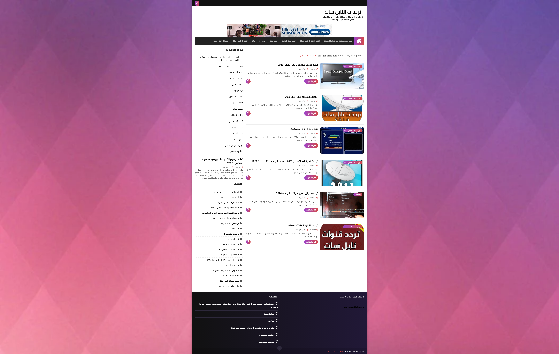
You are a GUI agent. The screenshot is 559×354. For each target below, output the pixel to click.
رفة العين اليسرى (235, 78)
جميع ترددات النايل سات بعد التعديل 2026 (298, 64)
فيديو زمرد (238, 90)
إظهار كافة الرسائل (308, 56)
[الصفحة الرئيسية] (359, 41)
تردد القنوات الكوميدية (229, 249)
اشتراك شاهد (237, 139)
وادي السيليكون (236, 72)
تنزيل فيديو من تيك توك (233, 145)
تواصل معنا (269, 314)
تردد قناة (273, 41)
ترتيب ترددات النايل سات (229, 223)
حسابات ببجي (237, 84)
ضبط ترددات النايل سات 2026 (304, 129)
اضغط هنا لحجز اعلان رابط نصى (230, 66)
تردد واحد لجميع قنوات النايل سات (338, 41)
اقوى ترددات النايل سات (310, 41)
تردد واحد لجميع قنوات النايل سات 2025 (222, 260)
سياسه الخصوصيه (266, 342)
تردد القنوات (233, 239)
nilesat (262, 41)
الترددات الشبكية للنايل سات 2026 (301, 97)
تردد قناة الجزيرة (288, 41)
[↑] (279, 348)
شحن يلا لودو (237, 127)
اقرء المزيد (311, 81)
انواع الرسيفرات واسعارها (228, 202)
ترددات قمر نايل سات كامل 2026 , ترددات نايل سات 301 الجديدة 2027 (285, 161)
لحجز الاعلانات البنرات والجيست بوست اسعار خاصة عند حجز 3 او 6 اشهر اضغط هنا (220, 58)
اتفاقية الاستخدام (266, 335)
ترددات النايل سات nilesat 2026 (303, 225)
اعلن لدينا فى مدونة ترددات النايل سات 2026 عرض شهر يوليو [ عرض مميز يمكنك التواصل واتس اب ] (238, 305)
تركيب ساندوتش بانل (234, 97)
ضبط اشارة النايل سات (229, 276)
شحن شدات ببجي (236, 121)
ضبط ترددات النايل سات (229, 281)
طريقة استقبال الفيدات (229, 286)
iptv (253, 41)
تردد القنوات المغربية (230, 255)
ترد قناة (235, 228)
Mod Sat (238, 167)
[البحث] (197, 3)
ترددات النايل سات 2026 (354, 307)
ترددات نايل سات (232, 265)
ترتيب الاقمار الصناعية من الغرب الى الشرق (220, 213)
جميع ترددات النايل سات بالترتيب (225, 270)
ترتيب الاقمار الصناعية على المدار (224, 208)
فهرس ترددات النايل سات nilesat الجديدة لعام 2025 (252, 328)
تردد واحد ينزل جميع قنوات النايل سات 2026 (297, 193)
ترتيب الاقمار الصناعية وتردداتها (225, 218)
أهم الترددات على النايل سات (226, 192)
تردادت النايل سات (231, 234)
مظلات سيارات (237, 103)
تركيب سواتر (238, 109)
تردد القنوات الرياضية (230, 244)
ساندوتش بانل (237, 115)
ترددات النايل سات (240, 41)
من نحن (271, 321)
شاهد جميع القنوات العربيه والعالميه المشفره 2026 (222, 161)
